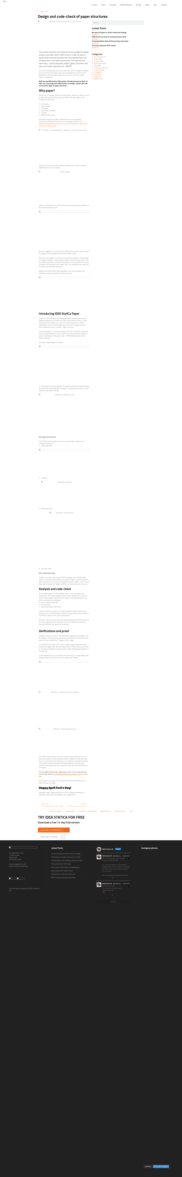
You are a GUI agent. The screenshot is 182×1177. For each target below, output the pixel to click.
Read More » (95, 35)
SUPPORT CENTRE (55, 811)
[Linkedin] (24, 873)
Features (97, 61)
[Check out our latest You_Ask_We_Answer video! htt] (156, 860)
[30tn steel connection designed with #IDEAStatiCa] (156, 1011)
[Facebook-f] (11, 873)
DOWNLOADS (70, 811)
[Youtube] (19, 873)
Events (96, 59)
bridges (58, 167)
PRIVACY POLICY (120, 811)
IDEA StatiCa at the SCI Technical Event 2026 (109, 37)
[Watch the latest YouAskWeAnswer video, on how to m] (156, 1103)
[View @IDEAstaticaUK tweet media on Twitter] (104, 892)
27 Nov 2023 (126, 883)
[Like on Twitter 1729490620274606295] (110, 878)
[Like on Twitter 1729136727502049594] (110, 895)
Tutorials (97, 74)
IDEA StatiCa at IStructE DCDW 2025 (63, 874)
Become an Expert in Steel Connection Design (109, 32)
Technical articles (99, 68)
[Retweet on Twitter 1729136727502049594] (106, 895)
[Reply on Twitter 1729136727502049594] (103, 895)
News (96, 65)
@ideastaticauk (117, 856)
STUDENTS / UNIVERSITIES (87, 811)
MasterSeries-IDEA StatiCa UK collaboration (65, 867)
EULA (131, 811)
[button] (38, 800)
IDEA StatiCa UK (107, 856)
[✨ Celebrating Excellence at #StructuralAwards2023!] (167, 929)
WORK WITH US (105, 811)
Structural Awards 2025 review (104, 45)
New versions (98, 63)
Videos (96, 76)
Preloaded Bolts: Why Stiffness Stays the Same (110, 41)
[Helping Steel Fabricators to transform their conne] (146, 1120)
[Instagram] (28, 873)
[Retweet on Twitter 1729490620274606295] (106, 878)
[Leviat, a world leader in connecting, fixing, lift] (167, 1042)
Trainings (97, 72)
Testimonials (98, 70)
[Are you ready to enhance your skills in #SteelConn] (146, 895)
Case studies (98, 57)
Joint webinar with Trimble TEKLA (62, 871)
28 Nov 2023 (126, 856)
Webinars (97, 79)
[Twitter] (15, 873)
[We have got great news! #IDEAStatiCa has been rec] (146, 1022)
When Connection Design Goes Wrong (63, 877)
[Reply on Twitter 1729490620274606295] (103, 878)
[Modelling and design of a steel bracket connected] (167, 1095)
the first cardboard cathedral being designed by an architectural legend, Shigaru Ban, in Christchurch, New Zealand (63, 123)
